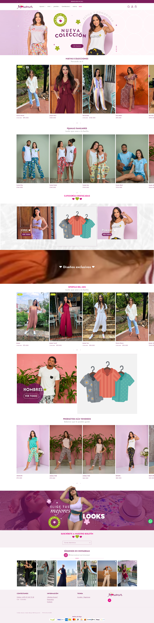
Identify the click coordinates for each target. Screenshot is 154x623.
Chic (37, 239)
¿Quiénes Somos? (52, 597)
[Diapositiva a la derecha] (80, 123)
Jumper (18, 343)
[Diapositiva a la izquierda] (73, 123)
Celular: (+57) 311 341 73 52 (25, 597)
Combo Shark (119, 185)
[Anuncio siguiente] (136, 1)
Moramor (23, 612)
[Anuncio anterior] (17, 1)
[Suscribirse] (89, 543)
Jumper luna (86, 343)
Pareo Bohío (119, 115)
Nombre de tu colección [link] (77, 246)
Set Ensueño (86, 115)
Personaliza (50, 599)
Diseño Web (28, 612)
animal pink (53, 476)
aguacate (19, 476)
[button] (43, 6)
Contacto (49, 602)
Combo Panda (53, 185)
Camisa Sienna (20, 115)
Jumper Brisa (53, 115)
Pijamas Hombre (47, 403)
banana (118, 476)
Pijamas (117, 239)
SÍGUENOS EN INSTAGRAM (77, 551)
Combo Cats (86, 185)
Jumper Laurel (53, 343)
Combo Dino (20, 185)
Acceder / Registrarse (83, 597)
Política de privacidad (47, 612)
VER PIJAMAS (77, 46)
